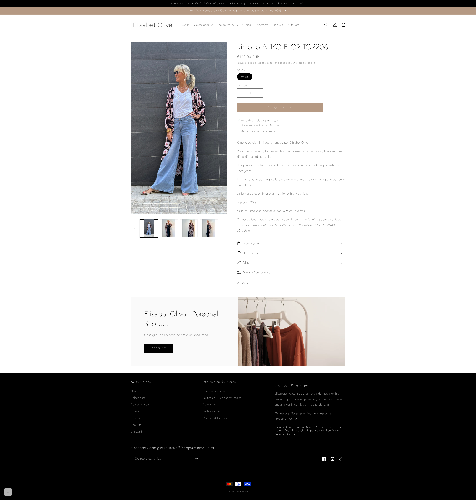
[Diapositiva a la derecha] (223, 228)
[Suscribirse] (196, 458)
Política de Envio (213, 411)
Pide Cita (136, 425)
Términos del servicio (215, 418)
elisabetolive (242, 491)
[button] (203, 25)
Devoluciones (211, 404)
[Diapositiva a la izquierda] (135, 228)
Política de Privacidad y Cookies (222, 398)
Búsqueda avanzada (214, 391)
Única (244, 77)
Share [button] (245, 283)
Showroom (137, 418)
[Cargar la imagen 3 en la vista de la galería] (189, 228)
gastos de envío (270, 62)
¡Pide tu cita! (159, 348)
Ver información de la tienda (258, 131)
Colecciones (138, 398)
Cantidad (242, 85)
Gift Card (136, 432)
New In (135, 391)
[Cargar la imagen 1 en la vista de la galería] (149, 228)
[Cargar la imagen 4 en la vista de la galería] (209, 228)
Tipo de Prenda (140, 404)
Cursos (135, 411)
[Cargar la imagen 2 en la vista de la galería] (169, 228)
